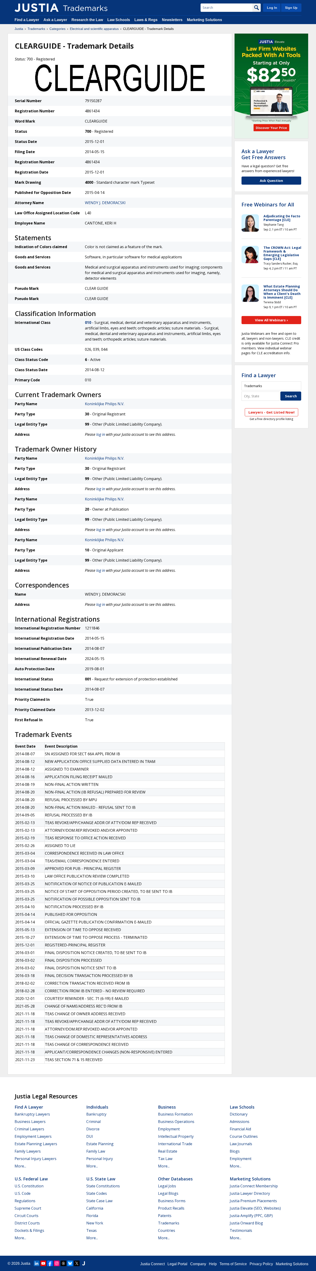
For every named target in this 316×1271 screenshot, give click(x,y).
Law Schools (118, 20)
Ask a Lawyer (55, 20)
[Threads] (63, 1263)
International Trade (175, 1143)
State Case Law (99, 1200)
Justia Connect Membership (254, 1186)
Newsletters (172, 20)
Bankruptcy (96, 1114)
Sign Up (291, 7)
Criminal (93, 1121)
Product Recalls (171, 1208)
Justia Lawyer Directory (250, 1193)
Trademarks (36, 29)
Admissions (239, 1121)
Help (213, 1264)
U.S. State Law (100, 1179)
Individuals (97, 1107)
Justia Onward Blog (246, 1223)
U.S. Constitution (29, 1186)
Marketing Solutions (204, 20)
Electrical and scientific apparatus (94, 29)
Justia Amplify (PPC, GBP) (251, 1215)
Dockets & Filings (29, 1230)
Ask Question (271, 180)
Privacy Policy (261, 1264)
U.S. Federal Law (31, 1179)
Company (198, 1264)
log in (100, 434)
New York (94, 1223)
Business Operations (176, 1121)
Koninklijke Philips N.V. (104, 403)
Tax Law (165, 1158)
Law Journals (241, 1143)
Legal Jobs (167, 1186)
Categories (57, 29)
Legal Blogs (168, 1193)
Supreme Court (28, 1208)
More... (20, 1166)
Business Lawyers (30, 1121)
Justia (19, 29)
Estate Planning (100, 1143)
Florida (92, 1215)
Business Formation (175, 1114)
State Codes (96, 1193)
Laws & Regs (146, 20)
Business (167, 1107)
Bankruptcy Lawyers (32, 1114)
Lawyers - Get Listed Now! (271, 412)
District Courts (27, 1223)
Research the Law (87, 20)
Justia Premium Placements (253, 1200)
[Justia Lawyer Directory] (83, 1263)
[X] (77, 1263)
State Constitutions (103, 1186)
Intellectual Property (176, 1136)
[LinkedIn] (36, 1263)
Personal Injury (99, 1158)
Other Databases (175, 1179)
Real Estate (167, 1151)
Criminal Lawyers (29, 1129)
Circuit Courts (26, 1215)
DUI (89, 1136)
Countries (166, 1230)
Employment (169, 1129)
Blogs (235, 1151)
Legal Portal (177, 1264)
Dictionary (239, 1114)
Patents (164, 1215)
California (94, 1208)
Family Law (95, 1151)
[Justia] (37, 7)
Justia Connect (152, 1264)
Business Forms (172, 1200)
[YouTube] (43, 1263)
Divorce (92, 1129)
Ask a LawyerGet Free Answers (264, 154)
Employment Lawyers (33, 1136)
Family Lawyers (28, 1151)
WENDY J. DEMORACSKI (105, 202)
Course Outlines (244, 1136)
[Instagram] (56, 1263)
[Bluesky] (70, 1263)
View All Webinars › (271, 320)
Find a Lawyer (27, 20)
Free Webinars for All (268, 204)
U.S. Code (23, 1193)
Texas (91, 1230)
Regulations (25, 1200)
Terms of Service (233, 1264)
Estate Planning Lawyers (36, 1143)
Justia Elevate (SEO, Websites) (255, 1208)
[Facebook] (50, 1263)
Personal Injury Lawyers (35, 1158)
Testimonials (241, 1230)
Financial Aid (240, 1129)
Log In (272, 7)
